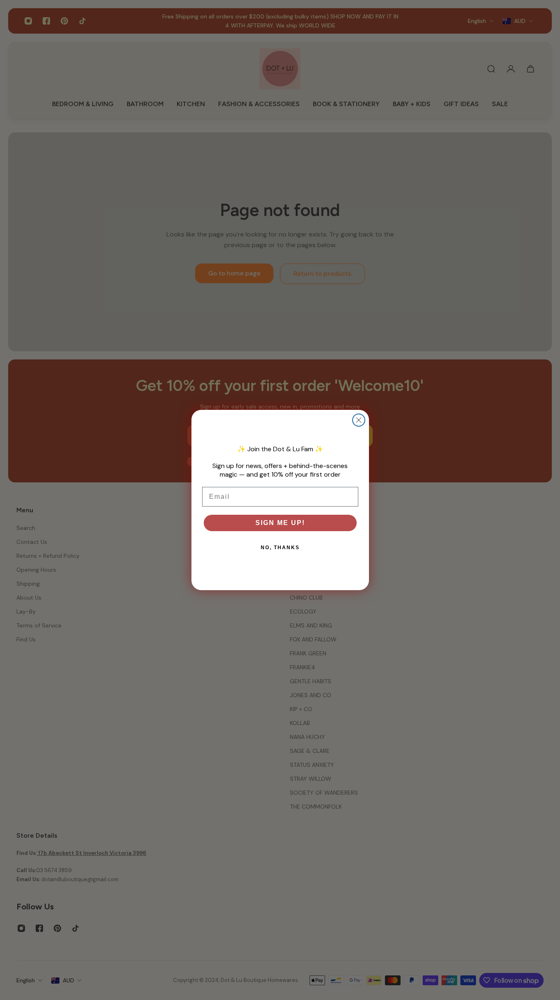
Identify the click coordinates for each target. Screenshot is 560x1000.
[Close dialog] (359, 420)
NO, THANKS (280, 547)
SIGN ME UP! (280, 522)
